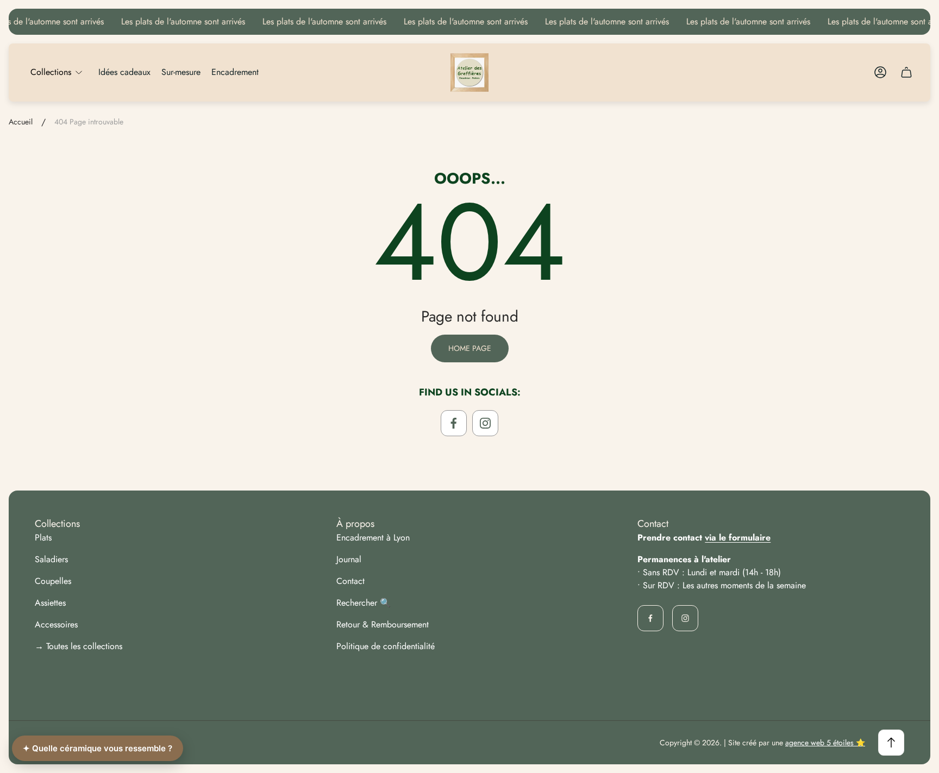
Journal (348, 559)
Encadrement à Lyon (373, 537)
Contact (350, 581)
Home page (469, 348)
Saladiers (51, 559)
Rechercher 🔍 (363, 602)
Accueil (21, 122)
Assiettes (50, 602)
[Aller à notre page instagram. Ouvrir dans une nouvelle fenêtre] (485, 423)
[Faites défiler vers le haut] (891, 743)
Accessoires (56, 624)
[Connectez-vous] (880, 72)
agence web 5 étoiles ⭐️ (825, 742)
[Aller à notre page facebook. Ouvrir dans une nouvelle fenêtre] (454, 423)
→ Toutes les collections (78, 646)
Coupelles (53, 581)
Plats (43, 537)
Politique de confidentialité (385, 646)
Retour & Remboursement (382, 624)
